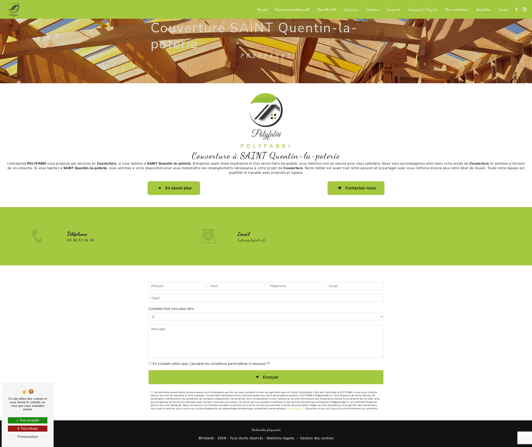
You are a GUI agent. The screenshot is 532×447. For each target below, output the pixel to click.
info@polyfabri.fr (252, 240)
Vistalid (208, 438)
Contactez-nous (360, 187)
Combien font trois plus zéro (171, 309)
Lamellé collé (326, 9)
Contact (503, 9)
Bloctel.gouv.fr (295, 408)
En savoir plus (178, 187)
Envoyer (270, 377)
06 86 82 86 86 (80, 240)
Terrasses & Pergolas (423, 9)
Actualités (483, 9)
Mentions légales (280, 438)
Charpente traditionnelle (292, 9)
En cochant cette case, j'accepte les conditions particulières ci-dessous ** (211, 363)
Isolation (372, 9)
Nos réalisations (457, 9)
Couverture (351, 9)
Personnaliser (27, 436)
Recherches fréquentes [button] (266, 429)
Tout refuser (29, 428)
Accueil (262, 9)
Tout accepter (29, 420)
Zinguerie (393, 9)
